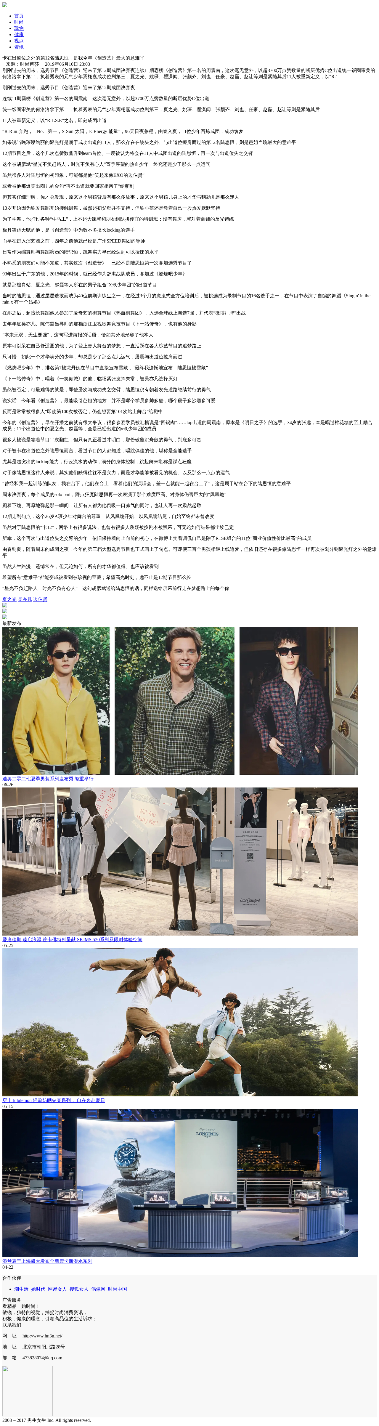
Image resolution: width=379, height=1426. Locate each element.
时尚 (19, 22)
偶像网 (98, 1289)
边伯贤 (40, 599)
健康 (19, 34)
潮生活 (21, 1289)
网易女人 (57, 1289)
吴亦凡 (25, 599)
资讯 (19, 46)
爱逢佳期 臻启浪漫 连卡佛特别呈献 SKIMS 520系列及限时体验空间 (72, 939)
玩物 (19, 28)
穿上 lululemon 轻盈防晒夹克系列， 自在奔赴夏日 (53, 1100)
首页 (19, 15)
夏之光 (9, 599)
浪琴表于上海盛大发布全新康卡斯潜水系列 (47, 1261)
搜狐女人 (79, 1289)
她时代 (38, 1289)
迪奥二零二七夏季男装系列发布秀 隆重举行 (48, 778)
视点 (19, 40)
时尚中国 (117, 1289)
